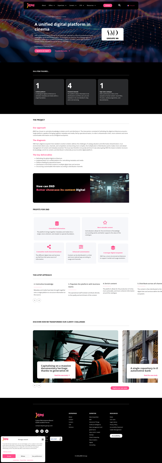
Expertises (61, 5)
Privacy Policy (23, 460)
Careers (71, 5)
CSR (80, 5)
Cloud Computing (94, 437)
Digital (91, 442)
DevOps (91, 435)
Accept (9, 456)
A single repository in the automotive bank (56, 369)
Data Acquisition (94, 417)
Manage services (7, 451)
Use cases (42, 17)
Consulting (92, 445)
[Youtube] (46, 431)
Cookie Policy (16, 460)
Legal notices (30, 460)
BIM (90, 419)
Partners (71, 427)
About (44, 5)
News (111, 417)
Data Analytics (93, 440)
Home (36, 17)
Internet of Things (94, 422)
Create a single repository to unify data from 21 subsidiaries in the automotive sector (146, 367)
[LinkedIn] (42, 431)
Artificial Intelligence (95, 424)
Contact (71, 419)
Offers (51, 5)
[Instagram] (37, 431)
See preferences (37, 456)
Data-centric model (94, 432)
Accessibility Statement (116, 427)
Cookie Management (115, 430)
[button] (43, 439)
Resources (90, 5)
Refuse (23, 456)
